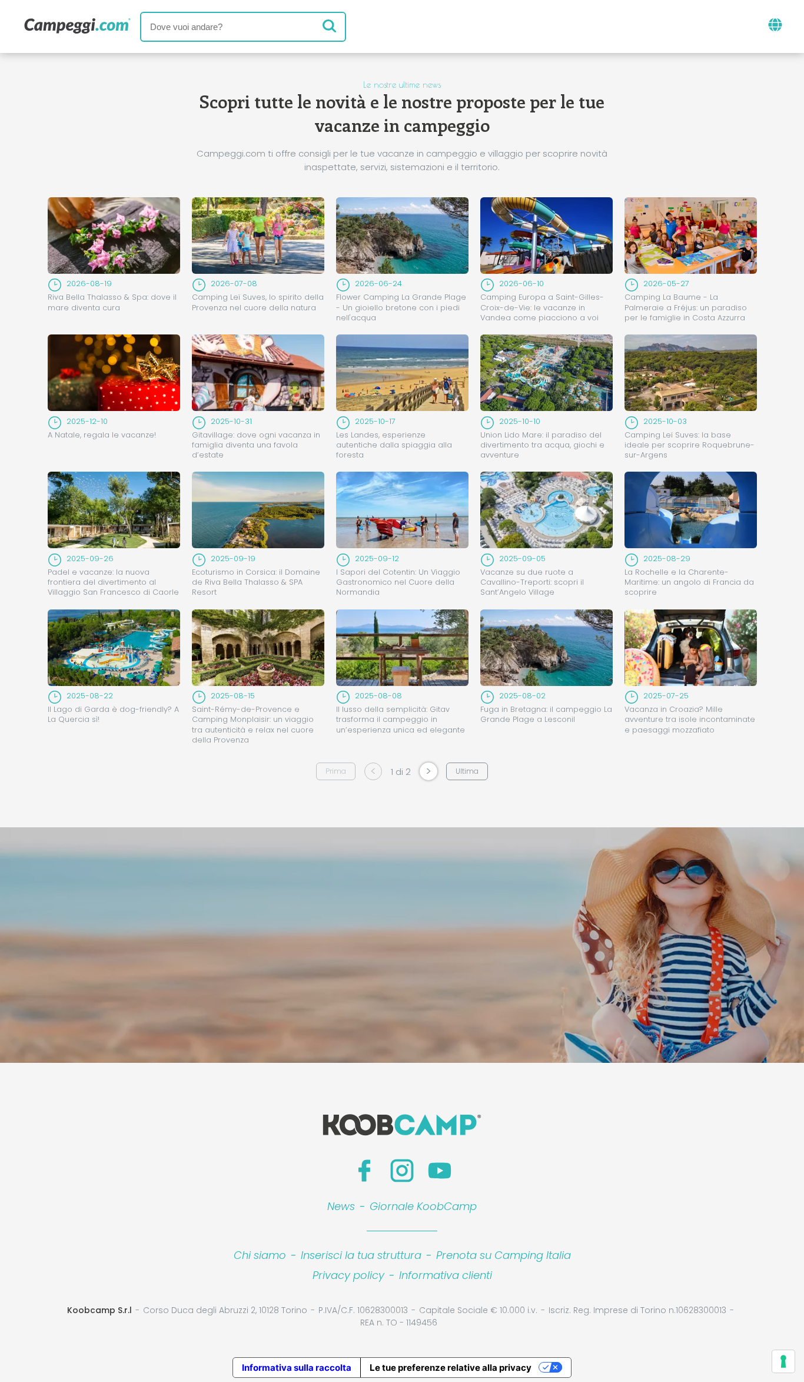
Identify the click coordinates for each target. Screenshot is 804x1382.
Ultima (467, 771)
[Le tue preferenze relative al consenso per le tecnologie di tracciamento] (783, 1361)
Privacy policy (348, 1275)
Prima (335, 771)
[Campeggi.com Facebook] (364, 1170)
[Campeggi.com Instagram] (402, 1170)
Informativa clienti (445, 1275)
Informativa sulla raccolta (296, 1367)
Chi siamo (260, 1255)
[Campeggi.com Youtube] (439, 1170)
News (341, 1206)
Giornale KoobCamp (423, 1206)
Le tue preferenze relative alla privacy (450, 1367)
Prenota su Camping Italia (503, 1255)
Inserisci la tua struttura (361, 1255)
